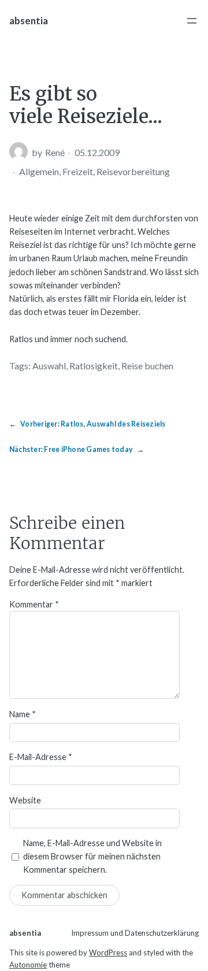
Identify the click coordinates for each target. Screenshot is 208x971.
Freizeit (77, 171)
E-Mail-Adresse (40, 757)
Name (22, 714)
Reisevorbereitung (133, 171)
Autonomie (28, 964)
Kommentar (34, 604)
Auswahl (49, 365)
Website (25, 800)
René (55, 152)
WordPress (108, 952)
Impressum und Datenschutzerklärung (135, 932)
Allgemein (39, 171)
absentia (28, 20)
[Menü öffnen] (192, 21)
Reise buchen (147, 365)
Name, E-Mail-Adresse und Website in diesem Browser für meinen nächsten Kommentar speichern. (92, 856)
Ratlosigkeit (93, 365)
